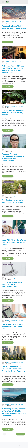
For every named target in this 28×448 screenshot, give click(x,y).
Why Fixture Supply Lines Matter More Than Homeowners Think (12, 284)
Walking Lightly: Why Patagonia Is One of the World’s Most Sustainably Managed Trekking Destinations (14, 412)
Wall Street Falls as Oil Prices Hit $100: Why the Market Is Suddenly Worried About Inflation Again (13, 69)
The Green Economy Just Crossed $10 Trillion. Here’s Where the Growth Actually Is (13, 368)
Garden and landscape (8, 182)
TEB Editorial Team (10, 150)
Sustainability (7, 92)
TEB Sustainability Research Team (14, 22)
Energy (5, 48)
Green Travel (6, 390)
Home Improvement (8, 264)
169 (13, 434)
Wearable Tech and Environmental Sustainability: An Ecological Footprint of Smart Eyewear (13, 157)
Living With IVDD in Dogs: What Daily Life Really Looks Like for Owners (14, 242)
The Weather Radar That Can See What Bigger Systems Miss (14, 27)
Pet (5, 222)
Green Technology (7, 8)
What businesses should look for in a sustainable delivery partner (13, 112)
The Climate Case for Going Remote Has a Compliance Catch (12, 326)
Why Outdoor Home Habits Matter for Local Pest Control (13, 201)
